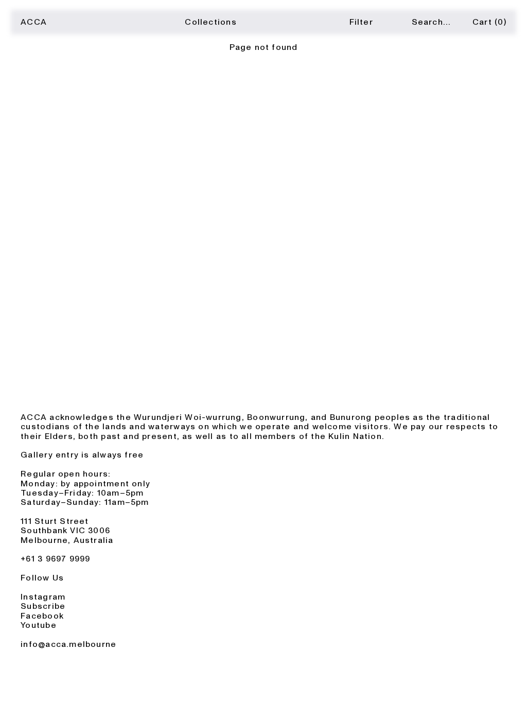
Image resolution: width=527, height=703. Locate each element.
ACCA (34, 22)
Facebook (42, 616)
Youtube (39, 625)
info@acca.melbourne (68, 644)
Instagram (43, 597)
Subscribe (43, 606)
